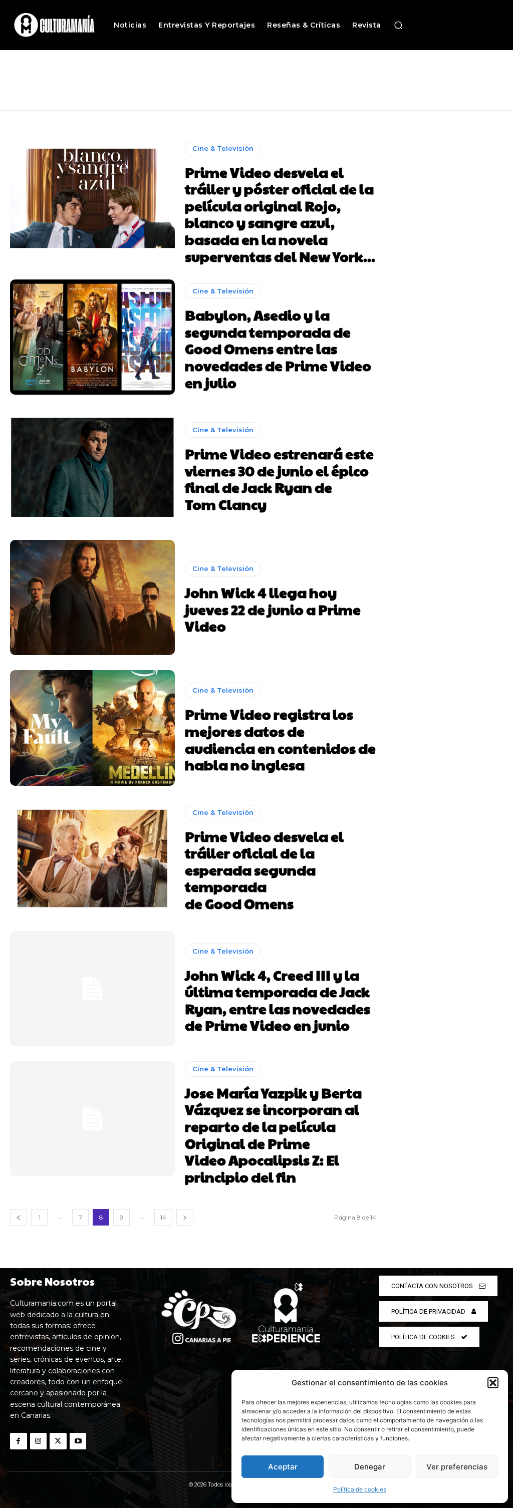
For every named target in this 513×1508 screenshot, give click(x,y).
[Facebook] (18, 1441)
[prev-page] (18, 1217)
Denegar (369, 1466)
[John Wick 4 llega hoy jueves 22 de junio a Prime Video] (92, 597)
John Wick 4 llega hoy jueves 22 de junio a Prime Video (273, 609)
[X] (58, 1441)
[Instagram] (38, 1441)
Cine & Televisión (222, 148)
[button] (493, 1383)
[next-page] (184, 1217)
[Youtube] (78, 1441)
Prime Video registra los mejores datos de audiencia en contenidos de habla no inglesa (280, 739)
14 (163, 1217)
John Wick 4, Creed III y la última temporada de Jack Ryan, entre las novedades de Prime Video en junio (277, 1000)
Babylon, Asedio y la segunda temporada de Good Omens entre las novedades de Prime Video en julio (278, 348)
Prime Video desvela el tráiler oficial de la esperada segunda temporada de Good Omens (264, 869)
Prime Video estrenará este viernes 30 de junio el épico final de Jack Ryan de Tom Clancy (279, 479)
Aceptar (283, 1466)
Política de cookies (359, 1489)
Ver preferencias (456, 1466)
